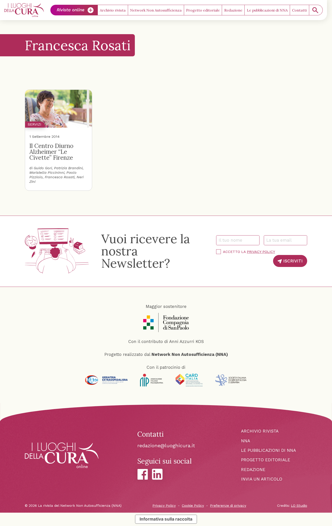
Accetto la (249, 252)
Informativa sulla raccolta (166, 519)
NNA (245, 440)
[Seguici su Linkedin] (157, 474)
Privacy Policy (261, 252)
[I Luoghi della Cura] (24, 10)
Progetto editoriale (203, 10)
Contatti (299, 10)
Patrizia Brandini (68, 168)
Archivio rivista (113, 10)
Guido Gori (43, 168)
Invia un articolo (261, 479)
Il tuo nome (232, 240)
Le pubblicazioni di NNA (267, 10)
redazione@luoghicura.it (166, 445)
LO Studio (299, 506)
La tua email (280, 240)
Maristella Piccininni (46, 172)
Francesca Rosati (60, 177)
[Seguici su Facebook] (142, 474)
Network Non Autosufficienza (156, 10)
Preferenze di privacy (228, 506)
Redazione (233, 10)
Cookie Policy (193, 506)
